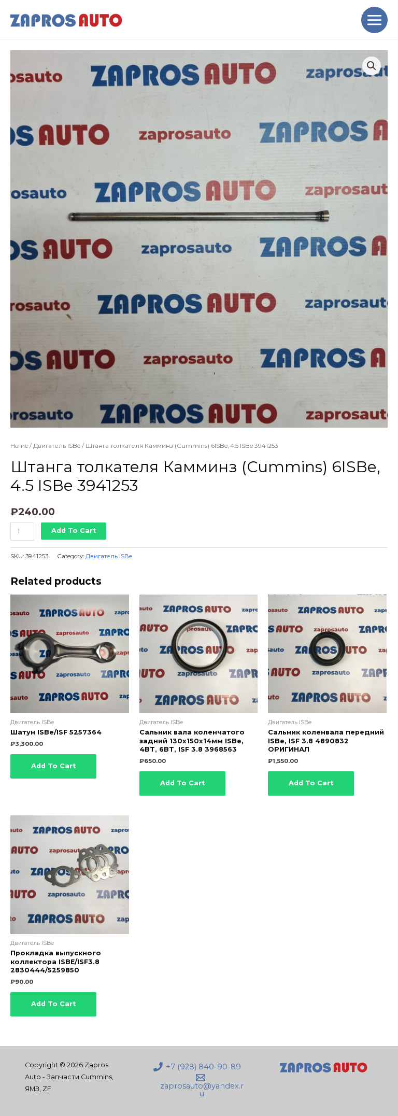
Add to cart (73, 530)
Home (19, 445)
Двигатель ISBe (56, 445)
